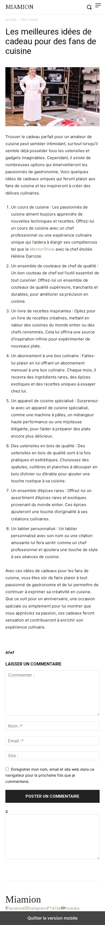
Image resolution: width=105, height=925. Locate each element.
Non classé (29, 19)
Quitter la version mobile (52, 918)
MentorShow (42, 249)
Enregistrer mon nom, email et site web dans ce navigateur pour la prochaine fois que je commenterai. (49, 775)
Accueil (10, 19)
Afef (9, 652)
